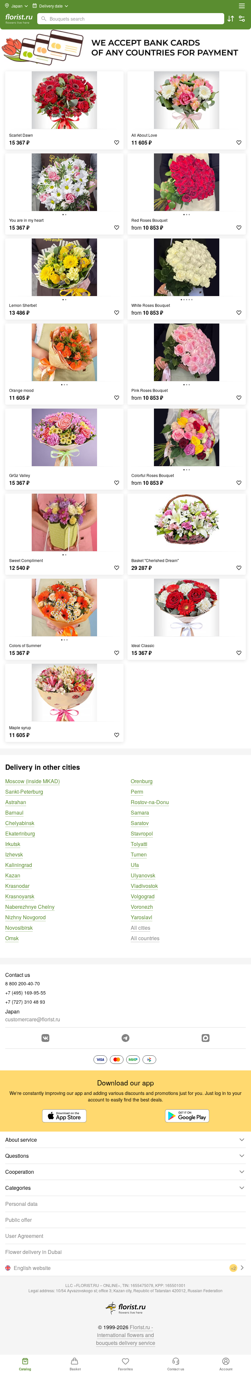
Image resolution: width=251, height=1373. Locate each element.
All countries (145, 938)
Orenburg (142, 781)
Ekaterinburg (20, 833)
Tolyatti (139, 844)
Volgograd (143, 896)
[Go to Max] (205, 1038)
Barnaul (14, 812)
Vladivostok (144, 885)
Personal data (21, 1203)
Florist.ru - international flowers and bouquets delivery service (125, 1335)
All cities (140, 927)
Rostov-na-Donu (150, 802)
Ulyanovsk (143, 875)
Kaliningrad (18, 865)
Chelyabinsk (19, 823)
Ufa (135, 865)
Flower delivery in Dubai (33, 1252)
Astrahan (15, 802)
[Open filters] (241, 18)
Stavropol (142, 833)
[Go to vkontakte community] (45, 1038)
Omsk (12, 938)
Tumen (139, 854)
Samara (140, 812)
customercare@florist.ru (32, 1019)
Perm (137, 791)
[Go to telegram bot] (125, 1038)
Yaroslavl (141, 917)
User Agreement (24, 1236)
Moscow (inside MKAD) (32, 781)
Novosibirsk (19, 927)
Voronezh (142, 906)
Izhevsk (14, 854)
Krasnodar (17, 885)
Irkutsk (12, 844)
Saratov (140, 823)
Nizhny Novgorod (25, 917)
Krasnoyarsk (19, 896)
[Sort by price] (230, 18)
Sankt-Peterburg (24, 791)
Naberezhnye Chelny (30, 906)
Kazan (12, 875)
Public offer (18, 1219)
